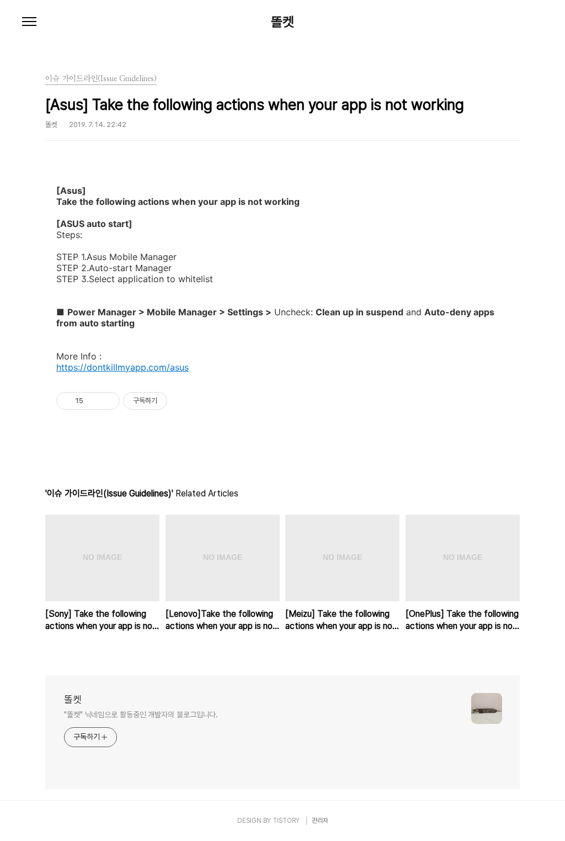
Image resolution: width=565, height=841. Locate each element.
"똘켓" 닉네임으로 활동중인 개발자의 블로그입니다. (141, 714)
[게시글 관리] (107, 401)
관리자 (320, 820)
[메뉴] (29, 22)
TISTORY (286, 820)
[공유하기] (93, 401)
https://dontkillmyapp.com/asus (122, 367)
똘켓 (282, 22)
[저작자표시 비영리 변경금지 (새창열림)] (182, 400)
